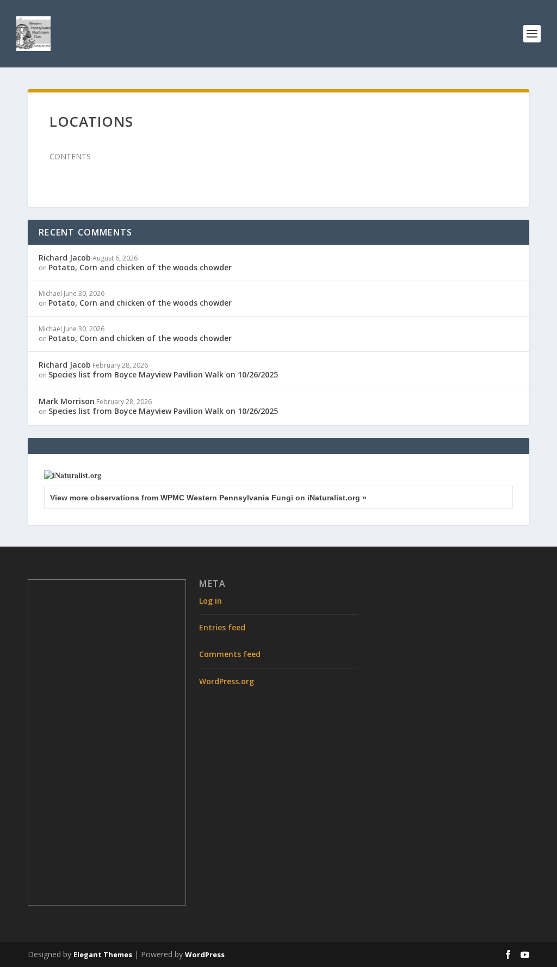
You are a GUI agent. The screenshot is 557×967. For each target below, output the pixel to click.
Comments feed (230, 654)
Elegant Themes (102, 954)
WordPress (205, 954)
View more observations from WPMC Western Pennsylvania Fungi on (208, 497)
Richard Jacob (65, 257)
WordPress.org (226, 681)
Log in (210, 601)
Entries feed (222, 627)
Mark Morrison (67, 401)
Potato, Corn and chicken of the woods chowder (140, 267)
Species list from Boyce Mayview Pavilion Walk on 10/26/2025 (163, 374)
